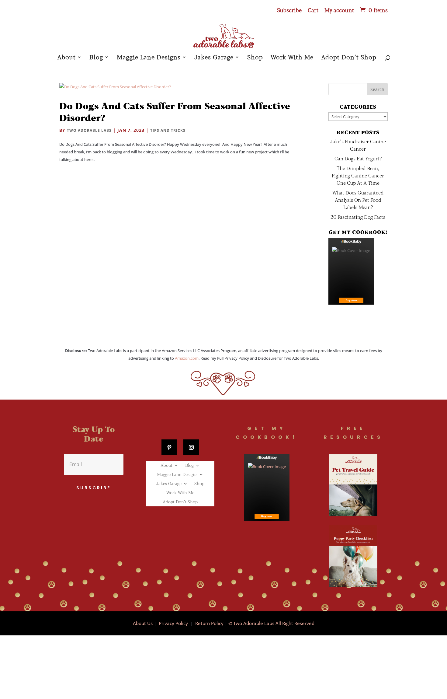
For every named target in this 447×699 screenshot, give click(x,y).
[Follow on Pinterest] (169, 447)
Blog (96, 58)
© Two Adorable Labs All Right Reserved (271, 623)
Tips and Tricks (167, 130)
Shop (255, 58)
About (66, 58)
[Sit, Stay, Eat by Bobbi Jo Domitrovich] (351, 271)
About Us (143, 623)
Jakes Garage (214, 58)
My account (339, 10)
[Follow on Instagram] (191, 447)
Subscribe (289, 10)
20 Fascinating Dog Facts (358, 217)
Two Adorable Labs (89, 130)
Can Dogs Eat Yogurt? (358, 158)
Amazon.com (187, 358)
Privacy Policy (173, 623)
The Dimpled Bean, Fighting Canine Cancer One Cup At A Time (358, 175)
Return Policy (209, 623)
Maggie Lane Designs (149, 58)
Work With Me (292, 58)
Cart (313, 10)
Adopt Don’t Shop (348, 58)
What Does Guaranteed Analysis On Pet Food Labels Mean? (358, 200)
